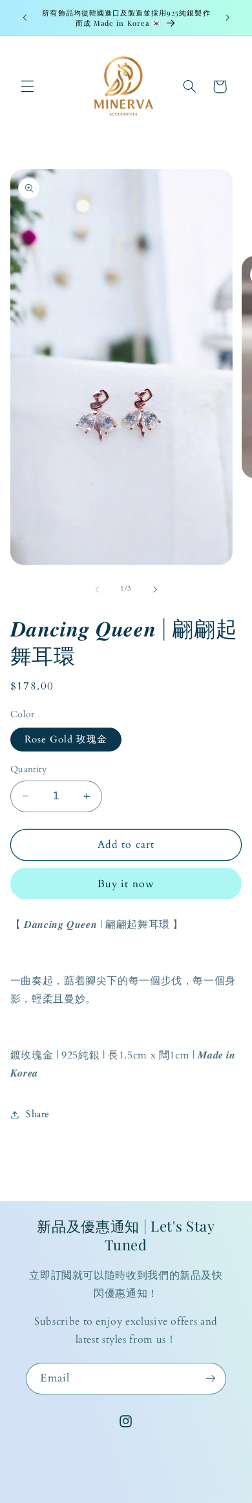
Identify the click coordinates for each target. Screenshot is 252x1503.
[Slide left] (97, 589)
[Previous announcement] (24, 17)
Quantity (28, 769)
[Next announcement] (227, 17)
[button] (27, 86)
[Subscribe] (211, 1378)
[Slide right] (155, 589)
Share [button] (38, 1114)
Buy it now (126, 884)
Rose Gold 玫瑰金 (66, 739)
